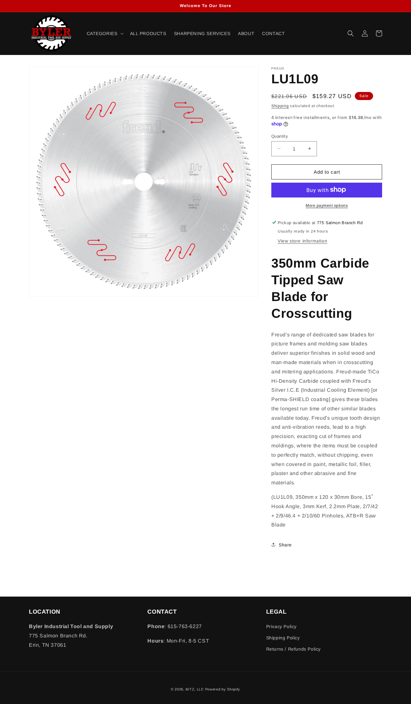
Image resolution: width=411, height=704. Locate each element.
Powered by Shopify (222, 689)
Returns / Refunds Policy (293, 649)
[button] (104, 33)
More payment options (327, 205)
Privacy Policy (281, 626)
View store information (302, 240)
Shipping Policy (283, 637)
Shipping (280, 106)
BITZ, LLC (195, 689)
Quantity (279, 135)
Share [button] (285, 544)
